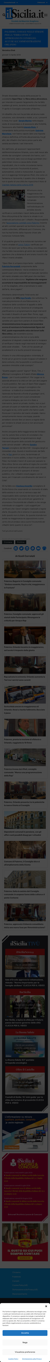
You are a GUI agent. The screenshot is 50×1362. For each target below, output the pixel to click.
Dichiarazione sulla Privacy (32, 1359)
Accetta (25, 1333)
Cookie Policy (13, 1359)
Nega (25, 1342)
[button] (46, 1306)
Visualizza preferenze (25, 1352)
